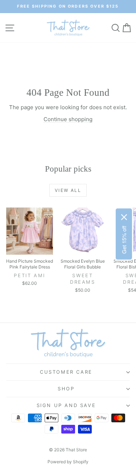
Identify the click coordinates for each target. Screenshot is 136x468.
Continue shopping (68, 119)
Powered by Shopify (68, 461)
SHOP (66, 388)
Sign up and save (66, 405)
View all (68, 190)
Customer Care (66, 372)
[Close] (124, 217)
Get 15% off (124, 240)
